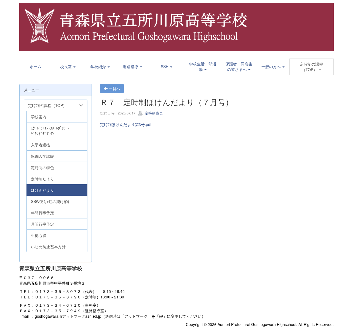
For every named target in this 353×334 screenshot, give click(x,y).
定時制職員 (153, 113)
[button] (68, 66)
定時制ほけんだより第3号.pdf (125, 124)
